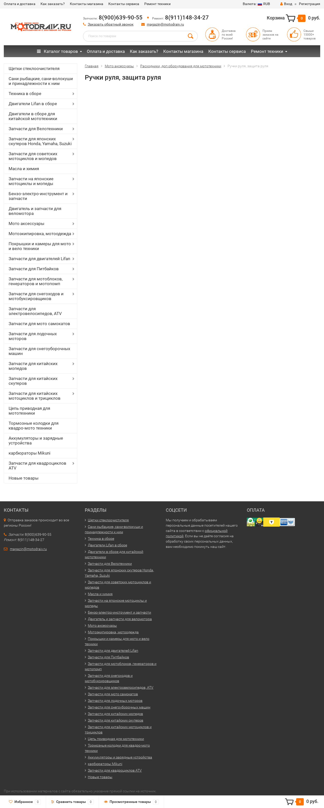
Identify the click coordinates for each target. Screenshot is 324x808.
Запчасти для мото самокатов (39, 323)
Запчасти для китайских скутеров (33, 381)
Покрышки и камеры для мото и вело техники (40, 246)
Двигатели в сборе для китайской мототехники (33, 116)
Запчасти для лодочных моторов (33, 336)
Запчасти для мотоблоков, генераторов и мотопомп (36, 281)
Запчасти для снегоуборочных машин (39, 351)
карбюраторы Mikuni (29, 453)
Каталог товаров (60, 51)
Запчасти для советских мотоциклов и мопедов (33, 156)
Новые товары (23, 478)
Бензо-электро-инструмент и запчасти (38, 196)
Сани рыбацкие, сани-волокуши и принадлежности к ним (41, 81)
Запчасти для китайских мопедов (33, 366)
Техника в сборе (25, 93)
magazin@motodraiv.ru (165, 24)
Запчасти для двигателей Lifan (39, 258)
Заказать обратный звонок (111, 24)
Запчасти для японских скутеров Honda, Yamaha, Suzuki (40, 141)
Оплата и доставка (19, 4)
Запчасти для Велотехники (36, 128)
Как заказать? (52, 4)
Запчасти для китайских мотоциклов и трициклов (34, 396)
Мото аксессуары (26, 223)
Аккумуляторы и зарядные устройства (36, 440)
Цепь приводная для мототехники (29, 411)
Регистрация (309, 4)
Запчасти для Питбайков (34, 268)
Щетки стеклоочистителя (34, 68)
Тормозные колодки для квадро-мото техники (33, 426)
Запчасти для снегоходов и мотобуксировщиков (36, 296)
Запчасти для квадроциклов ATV (37, 465)
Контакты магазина (86, 4)
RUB (256, 4)
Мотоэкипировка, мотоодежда (40, 233)
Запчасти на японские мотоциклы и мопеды (31, 181)
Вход (288, 4)
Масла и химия (24, 168)
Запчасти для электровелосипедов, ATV (35, 311)
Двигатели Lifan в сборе (33, 103)
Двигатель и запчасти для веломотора (35, 211)
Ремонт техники (157, 4)
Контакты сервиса (123, 4)
